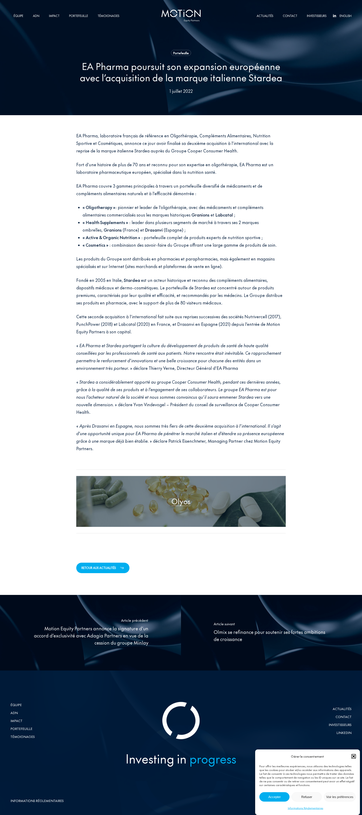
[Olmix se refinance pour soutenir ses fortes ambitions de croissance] (271, 633)
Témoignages (22, 736)
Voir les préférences (339, 797)
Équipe (16, 704)
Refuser (306, 797)
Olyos (181, 501)
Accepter (274, 797)
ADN (14, 712)
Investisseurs (340, 724)
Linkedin (344, 732)
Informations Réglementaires (305, 808)
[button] (354, 756)
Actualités (342, 708)
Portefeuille (181, 53)
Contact (344, 716)
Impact (16, 720)
